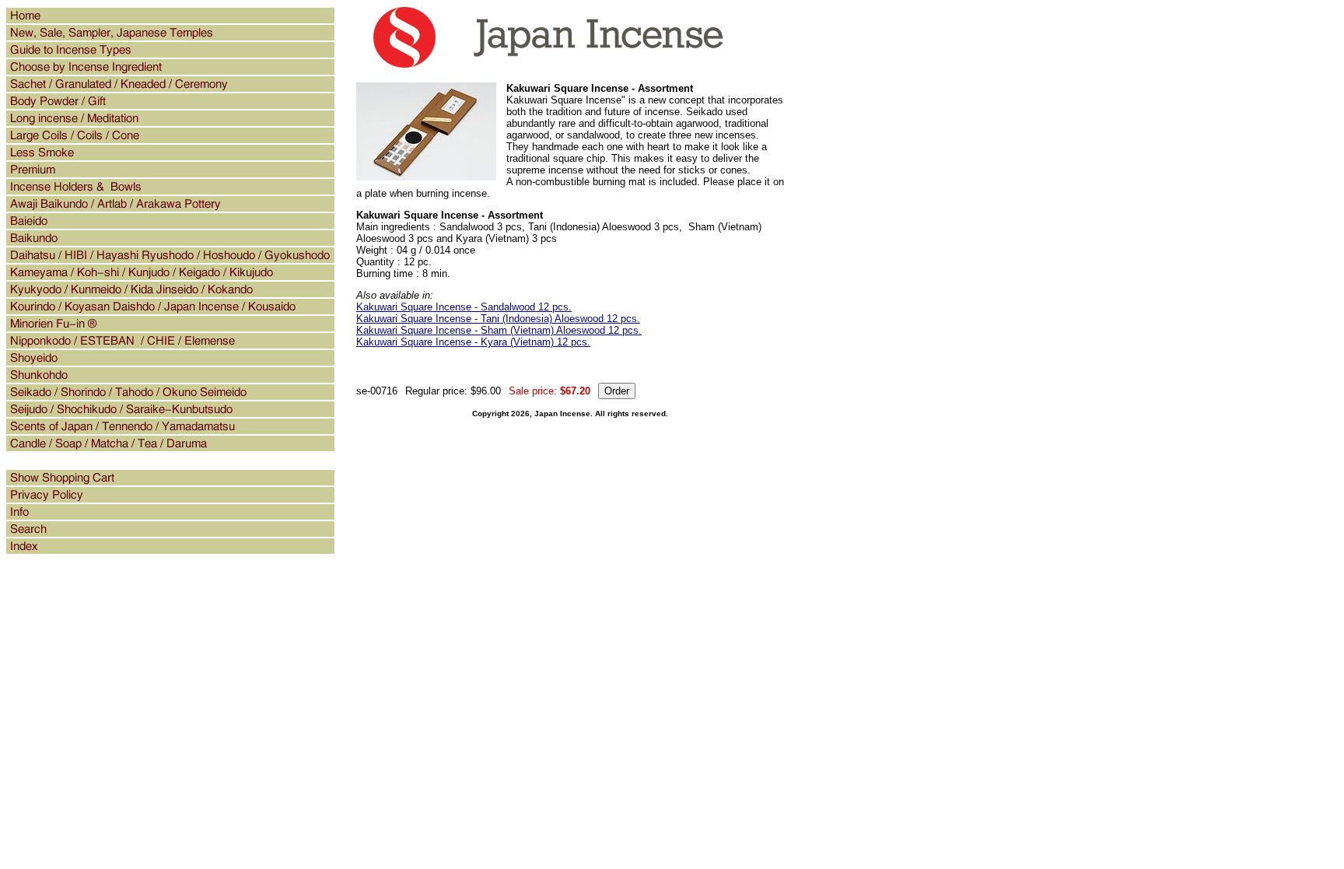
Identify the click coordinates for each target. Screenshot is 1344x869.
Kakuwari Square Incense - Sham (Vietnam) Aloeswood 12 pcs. (499, 330)
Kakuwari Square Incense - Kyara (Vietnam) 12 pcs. (473, 342)
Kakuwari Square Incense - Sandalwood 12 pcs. (464, 307)
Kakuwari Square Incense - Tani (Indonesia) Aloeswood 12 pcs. (498, 318)
